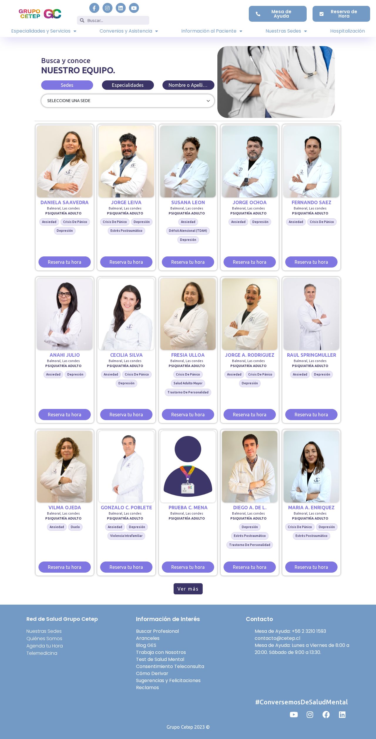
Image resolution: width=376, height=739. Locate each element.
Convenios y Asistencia (126, 31)
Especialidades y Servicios (40, 31)
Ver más (188, 588)
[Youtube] (134, 8)
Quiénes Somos (44, 638)
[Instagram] (108, 8)
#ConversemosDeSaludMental (301, 702)
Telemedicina (41, 653)
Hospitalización (347, 31)
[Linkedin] (121, 8)
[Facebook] (326, 714)
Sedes (67, 85)
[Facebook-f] (94, 8)
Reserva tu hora (64, 262)
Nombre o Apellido (189, 85)
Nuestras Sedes (283, 31)
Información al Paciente (208, 31)
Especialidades (128, 85)
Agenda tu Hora (44, 645)
